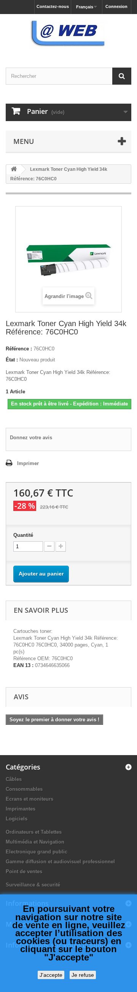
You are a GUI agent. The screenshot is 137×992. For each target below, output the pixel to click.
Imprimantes (20, 809)
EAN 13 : (23, 665)
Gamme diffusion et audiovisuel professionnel (60, 861)
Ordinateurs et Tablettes (34, 832)
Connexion (116, 6)
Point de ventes (24, 871)
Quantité (23, 535)
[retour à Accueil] (13, 169)
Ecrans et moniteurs (29, 799)
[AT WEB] (68, 34)
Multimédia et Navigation (35, 842)
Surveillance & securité (33, 885)
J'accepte (51, 975)
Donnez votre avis (31, 437)
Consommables (24, 789)
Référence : (19, 349)
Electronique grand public (36, 852)
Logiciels (16, 819)
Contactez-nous (53, 6)
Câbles (14, 779)
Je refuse (83, 975)
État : (12, 360)
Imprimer (28, 463)
